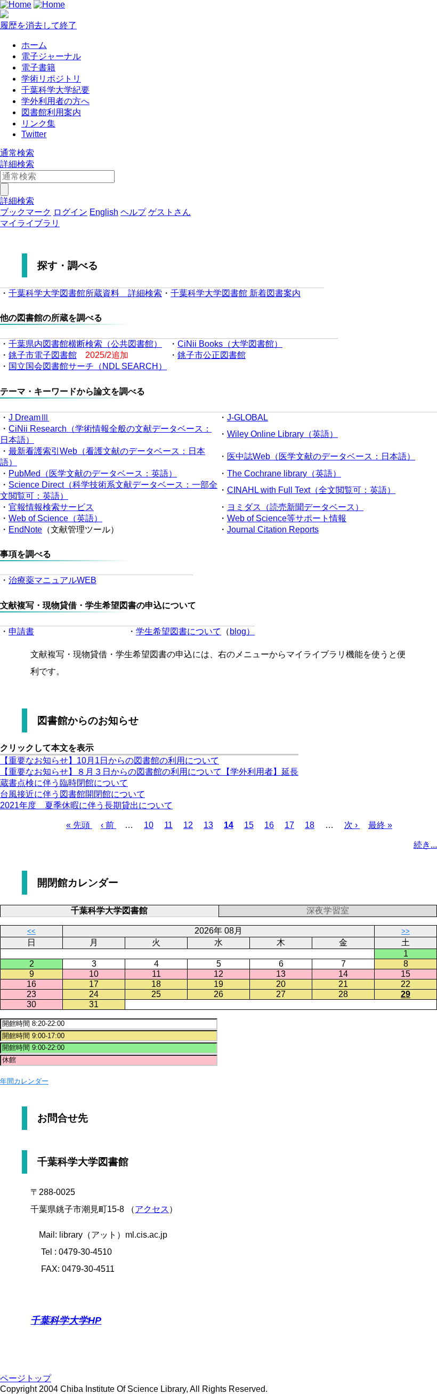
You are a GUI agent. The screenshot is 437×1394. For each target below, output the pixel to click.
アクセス (152, 1209)
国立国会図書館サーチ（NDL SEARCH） (88, 366)
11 (168, 825)
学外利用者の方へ (55, 101)
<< (31, 931)
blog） (242, 631)
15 (249, 825)
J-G (233, 417)
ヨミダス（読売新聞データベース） (295, 507)
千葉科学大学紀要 (55, 89)
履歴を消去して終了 (38, 25)
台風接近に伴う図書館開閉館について (72, 794)
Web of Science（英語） (55, 518)
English (104, 212)
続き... (425, 844)
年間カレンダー (24, 1081)
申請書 (21, 631)
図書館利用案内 (51, 112)
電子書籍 (38, 67)
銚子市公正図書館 (211, 355)
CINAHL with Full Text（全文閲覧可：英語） (311, 490)
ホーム (34, 45)
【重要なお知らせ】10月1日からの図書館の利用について (109, 760)
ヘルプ (133, 212)
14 (228, 825)
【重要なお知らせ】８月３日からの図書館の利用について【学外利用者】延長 (149, 771)
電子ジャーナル (51, 56)
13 (208, 825)
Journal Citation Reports (273, 529)
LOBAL (254, 417)
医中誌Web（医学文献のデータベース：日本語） (321, 456)
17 (289, 825)
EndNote (25, 529)
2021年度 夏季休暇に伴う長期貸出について (86, 805)
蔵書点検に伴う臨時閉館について (64, 782)
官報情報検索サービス (51, 507)
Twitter (33, 134)
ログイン (70, 212)
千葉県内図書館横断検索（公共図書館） (85, 343)
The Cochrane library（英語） (284, 473)
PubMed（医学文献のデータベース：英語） (93, 473)
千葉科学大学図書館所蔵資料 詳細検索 (85, 293)
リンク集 (38, 123)
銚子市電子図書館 (43, 355)
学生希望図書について (178, 631)
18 (309, 825)
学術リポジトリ (51, 78)
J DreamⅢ (29, 417)
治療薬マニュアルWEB (52, 580)
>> (405, 931)
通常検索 (17, 152)
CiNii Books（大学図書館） (229, 343)
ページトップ (25, 1378)
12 (188, 825)
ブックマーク (25, 212)
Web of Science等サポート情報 (286, 518)
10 (148, 825)
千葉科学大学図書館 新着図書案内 (236, 293)
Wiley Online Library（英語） (282, 434)
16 (269, 825)
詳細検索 (17, 164)
